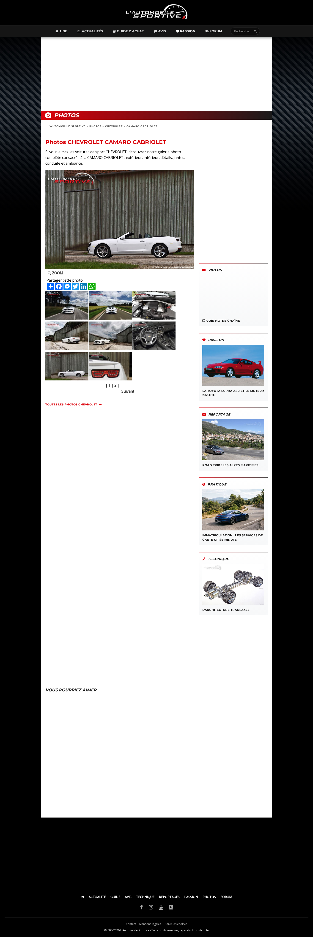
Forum (215, 31)
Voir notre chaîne (222, 320)
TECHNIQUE (145, 897)
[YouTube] (161, 907)
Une (63, 31)
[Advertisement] (156, 74)
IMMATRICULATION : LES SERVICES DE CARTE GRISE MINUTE (232, 537)
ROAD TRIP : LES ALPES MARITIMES (230, 465)
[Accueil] (82, 897)
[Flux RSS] (171, 907)
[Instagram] (151, 907)
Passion (187, 31)
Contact (131, 924)
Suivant (127, 391)
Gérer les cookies (176, 924)
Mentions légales (150, 924)
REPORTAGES (169, 897)
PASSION (191, 897)
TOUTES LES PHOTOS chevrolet (71, 404)
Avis (161, 31)
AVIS (128, 897)
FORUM (226, 897)
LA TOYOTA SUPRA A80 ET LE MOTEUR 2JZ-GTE (233, 393)
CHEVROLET (114, 126)
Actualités (92, 31)
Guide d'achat (130, 31)
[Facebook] (141, 907)
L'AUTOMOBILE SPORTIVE (67, 126)
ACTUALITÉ (97, 897)
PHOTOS (95, 126)
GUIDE (115, 897)
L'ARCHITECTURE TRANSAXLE (226, 610)
